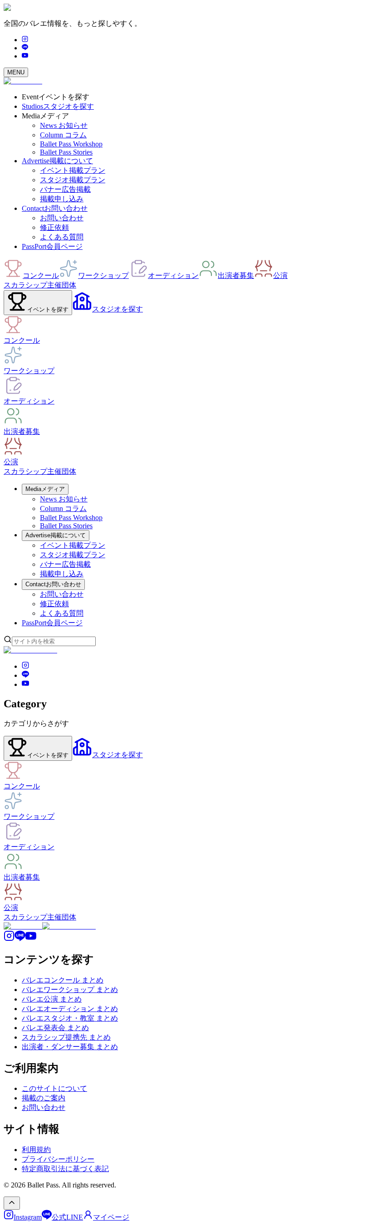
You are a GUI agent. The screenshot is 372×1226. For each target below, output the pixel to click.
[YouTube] (25, 56)
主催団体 (61, 285)
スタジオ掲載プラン (72, 180)
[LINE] (25, 48)
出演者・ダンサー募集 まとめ (70, 1047)
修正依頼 (54, 227)
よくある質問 (61, 237)
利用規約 (36, 1149)
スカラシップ (25, 285)
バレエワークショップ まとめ (70, 989)
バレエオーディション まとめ (70, 1008)
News (64, 125)
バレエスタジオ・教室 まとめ (70, 1018)
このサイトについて (54, 1088)
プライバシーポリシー (58, 1159)
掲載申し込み (61, 199)
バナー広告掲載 (65, 189)
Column (63, 135)
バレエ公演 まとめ (52, 999)
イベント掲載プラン (72, 170)
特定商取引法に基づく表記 (65, 1168)
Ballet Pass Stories (66, 152)
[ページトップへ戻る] (12, 1203)
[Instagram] (25, 40)
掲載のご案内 (43, 1098)
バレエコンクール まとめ (62, 980)
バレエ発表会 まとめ (55, 1027)
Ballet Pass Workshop (71, 144)
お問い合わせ (61, 218)
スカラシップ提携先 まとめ (66, 1037)
